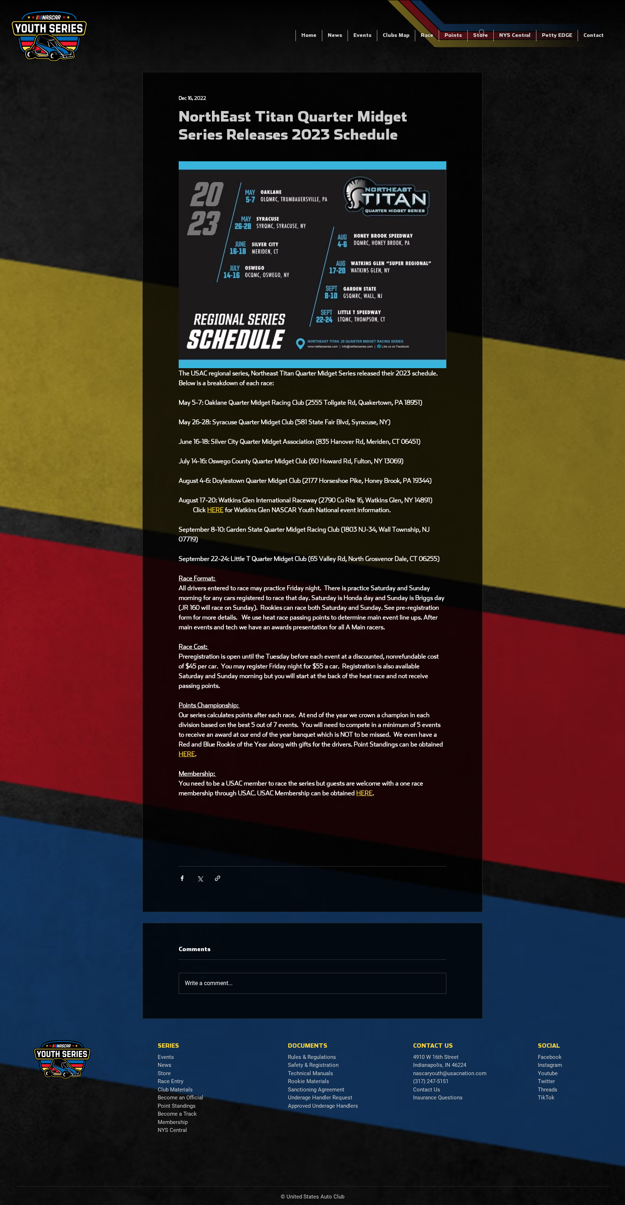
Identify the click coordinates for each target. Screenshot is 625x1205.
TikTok (546, 1097)
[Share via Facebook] (182, 878)
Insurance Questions (438, 1097)
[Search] (482, 32)
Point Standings (177, 1106)
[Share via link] (217, 878)
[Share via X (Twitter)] (199, 878)
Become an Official (180, 1097)
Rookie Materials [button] (308, 1081)
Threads (547, 1089)
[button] (427, 35)
